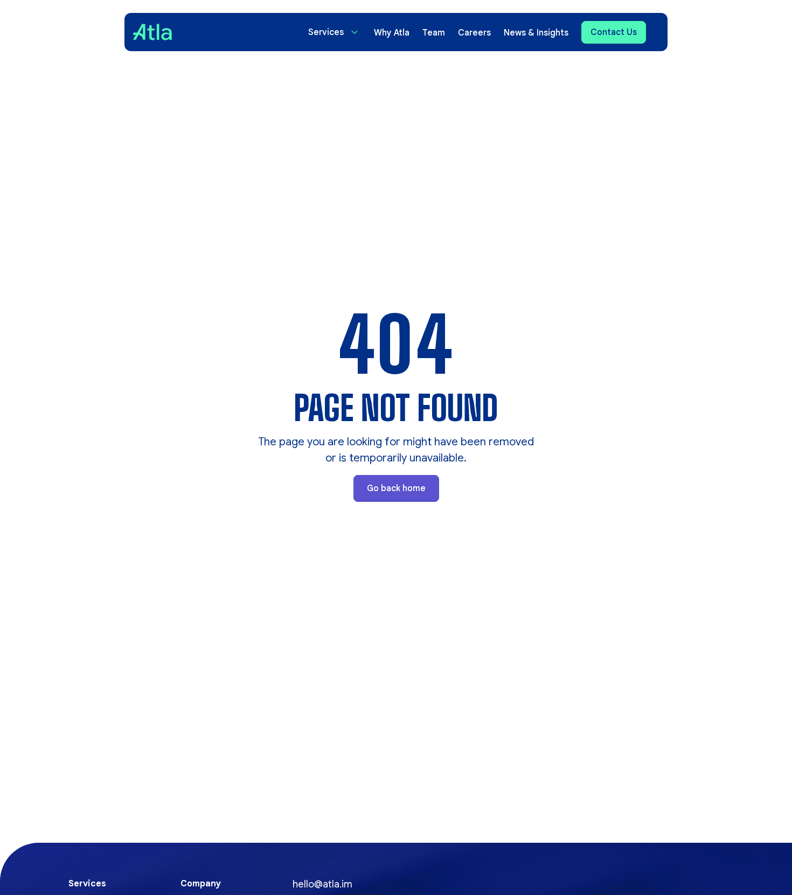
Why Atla (391, 32)
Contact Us (613, 32)
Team (433, 32)
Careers (474, 32)
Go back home (396, 488)
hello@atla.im (322, 884)
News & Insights (536, 32)
